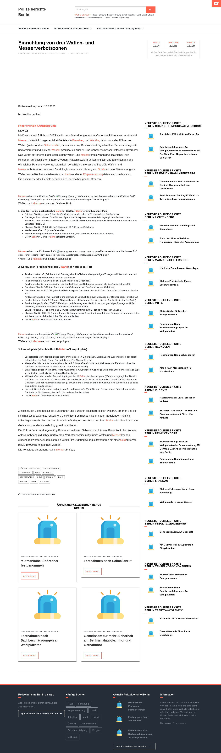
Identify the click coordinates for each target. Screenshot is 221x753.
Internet (59, 449)
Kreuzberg (43, 125)
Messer (22, 140)
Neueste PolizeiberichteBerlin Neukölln (162, 345)
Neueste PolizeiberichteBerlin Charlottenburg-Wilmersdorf (173, 124)
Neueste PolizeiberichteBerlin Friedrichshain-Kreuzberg (169, 172)
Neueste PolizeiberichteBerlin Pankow (162, 388)
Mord (139, 15)
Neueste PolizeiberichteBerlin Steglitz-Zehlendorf (165, 522)
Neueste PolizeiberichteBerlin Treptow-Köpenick (163, 609)
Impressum (181, 723)
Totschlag (131, 15)
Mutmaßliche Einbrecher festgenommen (136, 706)
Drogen (107, 17)
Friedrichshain (27, 125)
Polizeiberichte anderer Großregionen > (120, 28)
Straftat (102, 169)
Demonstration (80, 17)
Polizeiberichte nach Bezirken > (73, 28)
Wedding (95, 140)
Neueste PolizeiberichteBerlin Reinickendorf (162, 432)
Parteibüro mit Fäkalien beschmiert (179, 618)
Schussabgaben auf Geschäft (176, 531)
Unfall (124, 15)
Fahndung (102, 15)
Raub (95, 15)
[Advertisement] (79, 81)
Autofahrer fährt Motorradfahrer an (179, 134)
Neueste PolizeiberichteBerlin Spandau (162, 479)
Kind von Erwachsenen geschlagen (179, 268)
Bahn (59, 211)
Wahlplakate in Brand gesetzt (176, 502)
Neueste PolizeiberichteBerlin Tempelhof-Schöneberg (167, 565)
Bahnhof (50, 477)
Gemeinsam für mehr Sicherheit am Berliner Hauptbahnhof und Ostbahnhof (108, 640)
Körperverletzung (114, 15)
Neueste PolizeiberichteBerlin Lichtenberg (162, 216)
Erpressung (124, 17)
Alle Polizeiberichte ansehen (132, 746)
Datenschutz (165, 723)
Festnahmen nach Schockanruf (108, 561)
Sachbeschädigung (94, 17)
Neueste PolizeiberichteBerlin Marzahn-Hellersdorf (166, 259)
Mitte (53, 125)
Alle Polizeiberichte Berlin (33, 28)
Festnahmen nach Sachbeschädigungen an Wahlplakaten (39, 640)
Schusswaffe (51, 145)
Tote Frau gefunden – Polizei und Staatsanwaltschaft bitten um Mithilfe (178, 414)
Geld (123, 440)
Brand (144, 15)
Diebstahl (114, 17)
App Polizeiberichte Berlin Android (40, 713)
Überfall (151, 15)
